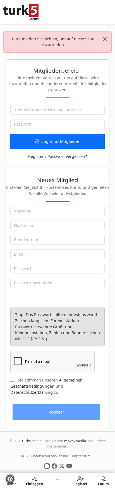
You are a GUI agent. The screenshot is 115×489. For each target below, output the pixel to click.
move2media (75, 440)
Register (36, 156)
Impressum (81, 455)
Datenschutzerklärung (31, 392)
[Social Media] (47, 465)
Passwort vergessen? (67, 156)
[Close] (105, 39)
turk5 (26, 440)
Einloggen (34, 483)
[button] (10, 479)
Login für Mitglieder (60, 141)
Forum (103, 483)
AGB (24, 455)
